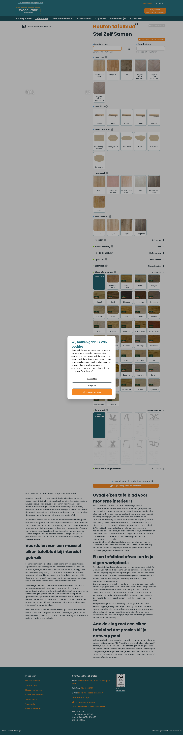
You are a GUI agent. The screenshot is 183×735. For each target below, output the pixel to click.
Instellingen (92, 379)
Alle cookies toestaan (92, 392)
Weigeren (92, 385)
